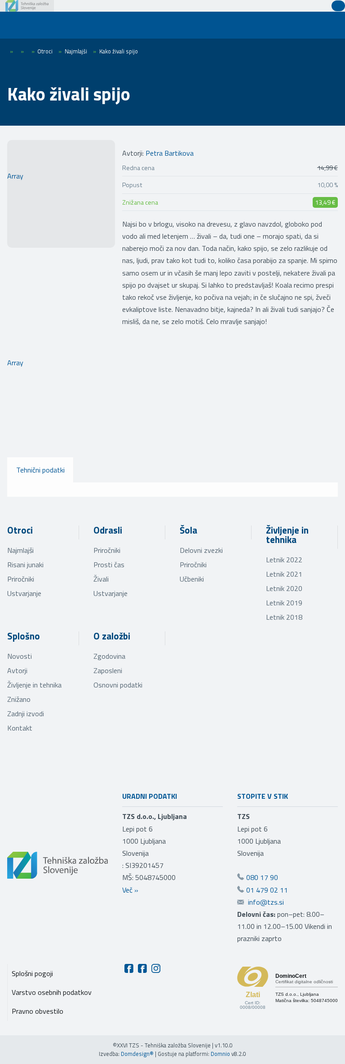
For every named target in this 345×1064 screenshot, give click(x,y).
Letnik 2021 (284, 574)
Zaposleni (107, 670)
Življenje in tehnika (287, 535)
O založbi (111, 636)
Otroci (20, 530)
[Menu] (22, 25)
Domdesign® (137, 1053)
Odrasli (107, 530)
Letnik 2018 (284, 617)
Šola (188, 530)
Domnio (220, 1053)
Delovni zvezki (201, 550)
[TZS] (27, 6)
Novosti (19, 656)
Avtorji (17, 670)
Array (15, 176)
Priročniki (20, 579)
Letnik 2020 (284, 588)
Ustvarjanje (24, 593)
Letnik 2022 (284, 559)
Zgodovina (109, 656)
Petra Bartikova (170, 153)
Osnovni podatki (117, 684)
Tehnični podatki (40, 469)
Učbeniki (192, 579)
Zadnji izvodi (25, 713)
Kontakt (19, 727)
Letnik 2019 (284, 602)
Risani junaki (25, 564)
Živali (101, 579)
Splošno (23, 636)
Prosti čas (108, 564)
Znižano (19, 699)
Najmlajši (20, 550)
